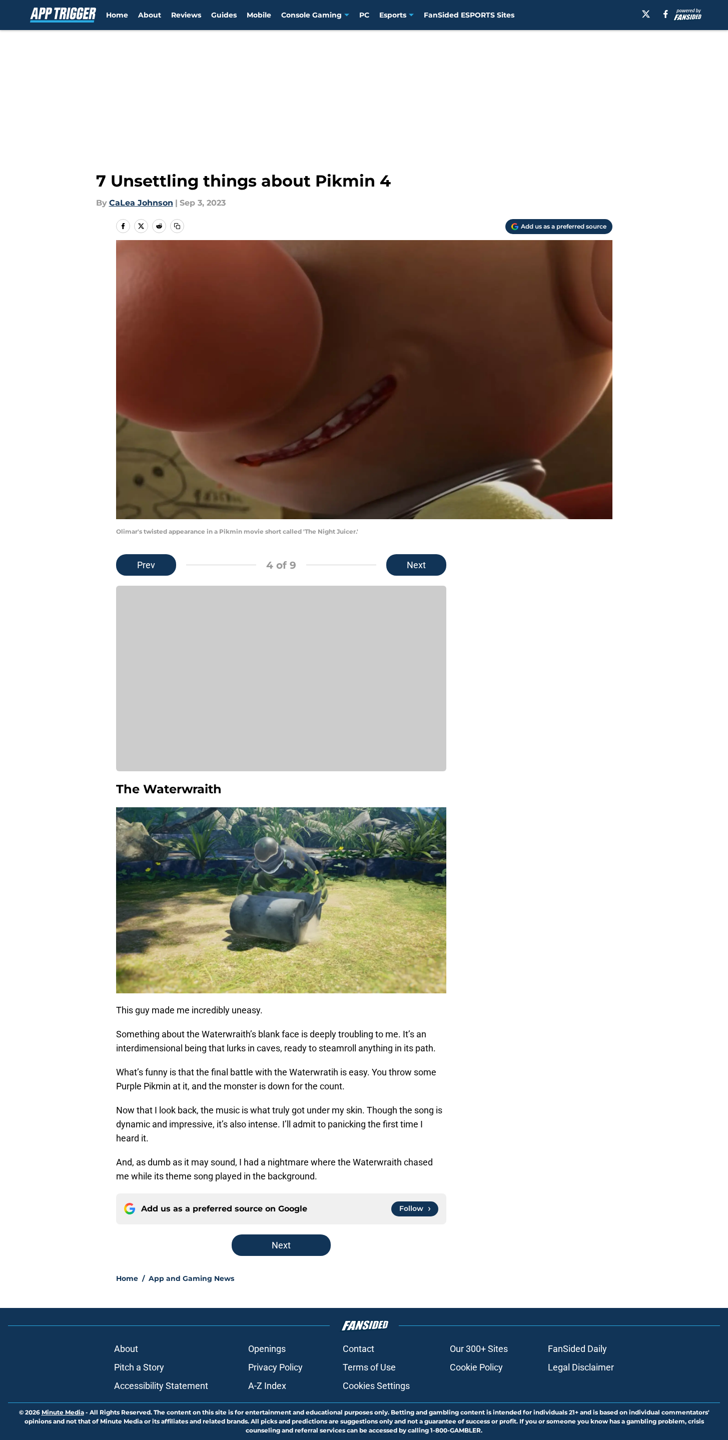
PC (364, 15)
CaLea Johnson (141, 203)
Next (416, 565)
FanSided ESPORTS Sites (469, 15)
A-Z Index (267, 1385)
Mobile (259, 15)
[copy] (177, 226)
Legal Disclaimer (581, 1367)
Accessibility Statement (161, 1385)
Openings (267, 1348)
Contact (358, 1348)
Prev (146, 565)
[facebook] (665, 14)
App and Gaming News (191, 1278)
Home (117, 15)
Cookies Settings (376, 1385)
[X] (646, 14)
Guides (224, 15)
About (149, 15)
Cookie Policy (476, 1367)
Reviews (186, 15)
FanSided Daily (577, 1348)
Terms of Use (369, 1367)
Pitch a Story (139, 1367)
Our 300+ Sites (479, 1348)
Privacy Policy (275, 1367)
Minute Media (63, 1412)
